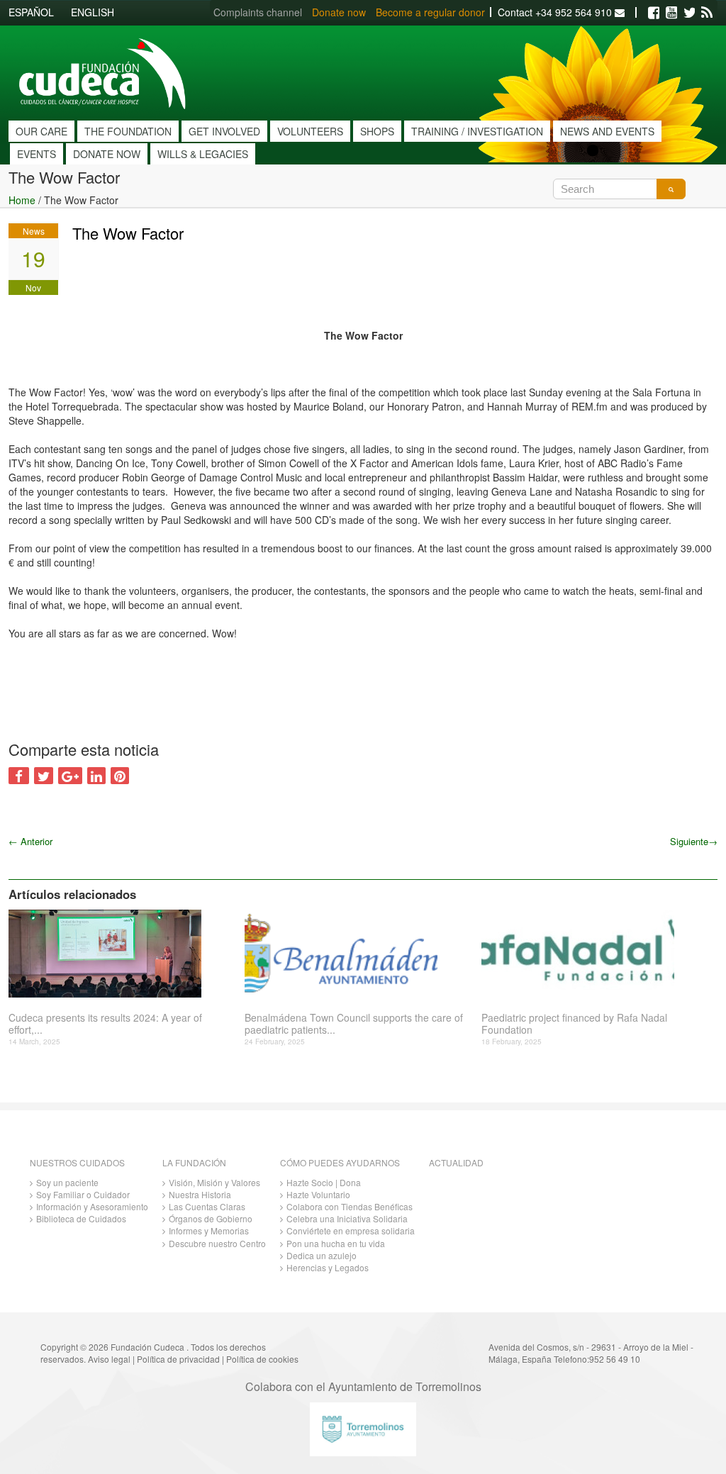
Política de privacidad (178, 1359)
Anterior (30, 841)
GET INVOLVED (224, 131)
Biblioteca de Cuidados (81, 1218)
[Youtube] (671, 13)
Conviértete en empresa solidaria (350, 1230)
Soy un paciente (67, 1182)
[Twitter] (689, 13)
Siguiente (693, 841)
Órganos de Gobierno (210, 1218)
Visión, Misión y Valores (214, 1182)
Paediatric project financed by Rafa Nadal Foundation (574, 1024)
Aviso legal (109, 1359)
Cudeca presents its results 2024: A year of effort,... (105, 1024)
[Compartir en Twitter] (44, 776)
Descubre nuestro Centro (217, 1243)
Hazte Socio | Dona (323, 1182)
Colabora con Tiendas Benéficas (349, 1206)
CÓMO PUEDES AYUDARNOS (340, 1162)
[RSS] (707, 13)
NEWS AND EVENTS (607, 131)
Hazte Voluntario (318, 1194)
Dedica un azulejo (321, 1255)
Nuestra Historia (200, 1194)
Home (22, 200)
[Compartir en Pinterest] (119, 776)
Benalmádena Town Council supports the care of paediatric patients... (354, 1024)
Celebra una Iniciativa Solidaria (347, 1218)
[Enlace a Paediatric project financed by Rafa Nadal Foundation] (594, 954)
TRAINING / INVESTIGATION (477, 131)
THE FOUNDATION (128, 131)
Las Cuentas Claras (207, 1206)
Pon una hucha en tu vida (335, 1243)
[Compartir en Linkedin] (96, 776)
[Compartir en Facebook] (19, 776)
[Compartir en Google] (70, 776)
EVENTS (36, 154)
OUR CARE (41, 131)
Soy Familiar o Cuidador (83, 1194)
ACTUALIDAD (456, 1162)
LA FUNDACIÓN (194, 1162)
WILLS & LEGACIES (202, 154)
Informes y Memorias (209, 1230)
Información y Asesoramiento (92, 1206)
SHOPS (377, 131)
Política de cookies (262, 1359)
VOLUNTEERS (310, 131)
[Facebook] (653, 13)
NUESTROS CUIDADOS (77, 1162)
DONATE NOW (106, 154)
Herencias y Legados (327, 1267)
